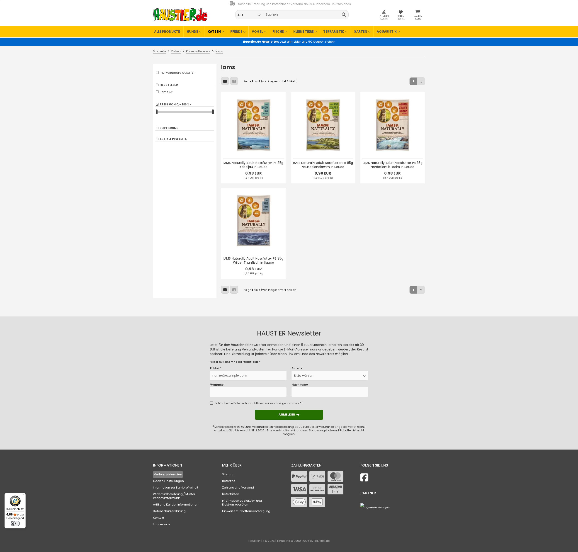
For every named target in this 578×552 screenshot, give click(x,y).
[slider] (157, 111)
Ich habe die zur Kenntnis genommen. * (258, 403)
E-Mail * (215, 368)
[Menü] (23, 496)
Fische (278, 31)
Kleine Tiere (303, 31)
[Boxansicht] (225, 81)
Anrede (297, 368)
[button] (249, 14)
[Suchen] (344, 14)
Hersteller (169, 85)
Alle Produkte (167, 31)
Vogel (257, 31)
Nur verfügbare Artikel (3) (177, 72)
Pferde (236, 31)
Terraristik (333, 31)
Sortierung (169, 128)
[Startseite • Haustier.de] (180, 14)
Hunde (192, 31)
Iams (166, 92)
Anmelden (289, 414)
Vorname (216, 385)
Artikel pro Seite (173, 139)
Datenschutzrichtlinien (248, 403)
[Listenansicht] (234, 81)
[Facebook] (364, 477)
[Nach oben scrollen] (421, 290)
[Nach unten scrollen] (421, 81)
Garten (360, 31)
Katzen (214, 31)
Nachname (300, 385)
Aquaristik (387, 31)
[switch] (15, 523)
